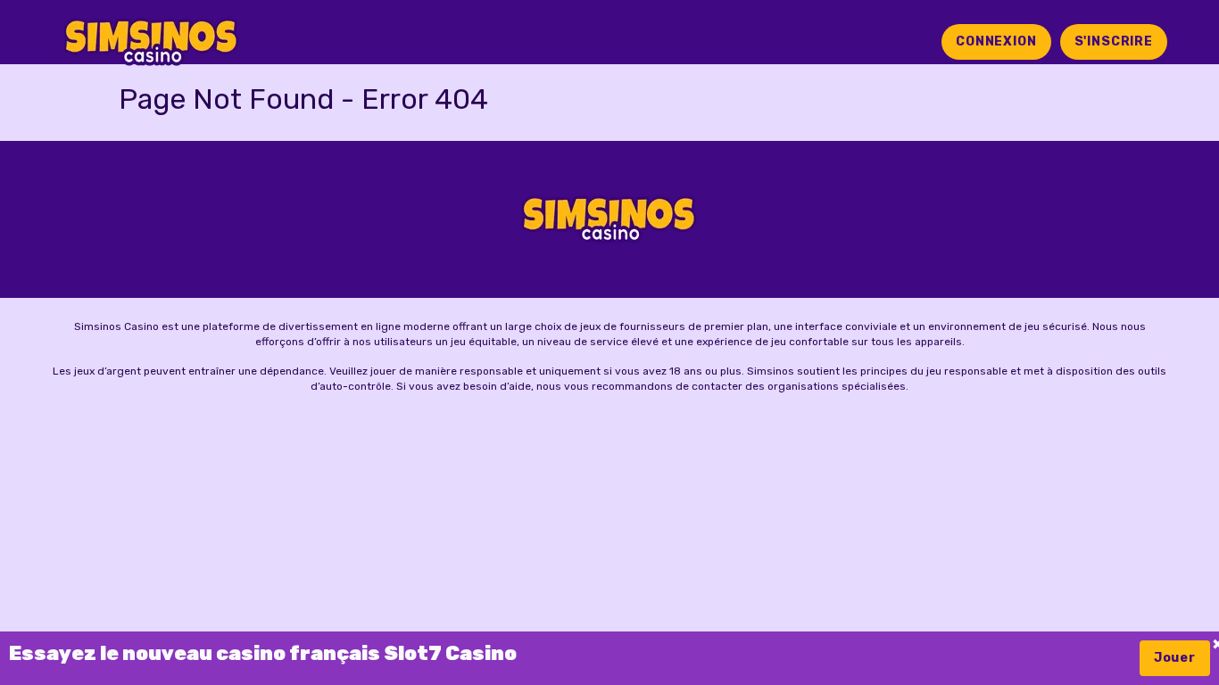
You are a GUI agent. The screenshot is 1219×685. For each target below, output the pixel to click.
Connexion (996, 41)
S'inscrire (1113, 41)
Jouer (1175, 657)
